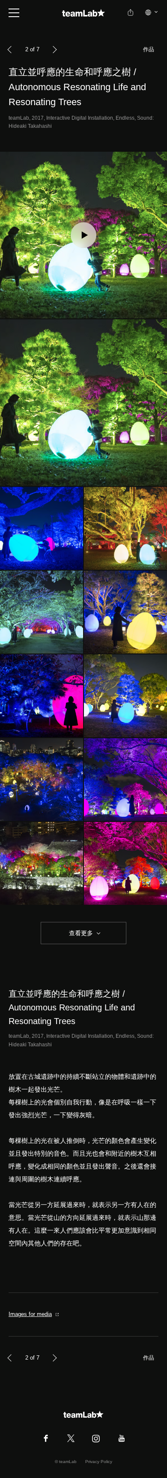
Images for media (30, 1314)
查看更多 (80, 933)
